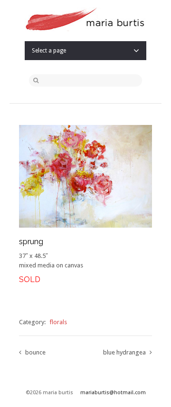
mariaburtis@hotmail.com (113, 392)
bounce (35, 352)
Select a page (49, 50)
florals (58, 322)
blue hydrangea (124, 352)
